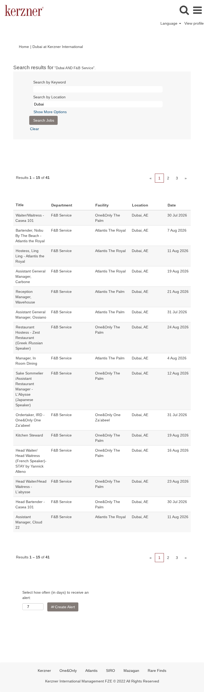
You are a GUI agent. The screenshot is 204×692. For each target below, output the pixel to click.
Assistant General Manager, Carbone (30, 276)
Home (24, 47)
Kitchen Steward (29, 435)
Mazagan (131, 670)
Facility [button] (102, 205)
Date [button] (172, 205)
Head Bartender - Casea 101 (30, 504)
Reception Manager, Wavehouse (25, 296)
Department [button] (61, 205)
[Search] (184, 10)
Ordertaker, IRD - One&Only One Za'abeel (30, 420)
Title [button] (20, 205)
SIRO (110, 670)
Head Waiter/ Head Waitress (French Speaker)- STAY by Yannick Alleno (30, 461)
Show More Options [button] (50, 112)
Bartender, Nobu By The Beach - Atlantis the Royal (30, 235)
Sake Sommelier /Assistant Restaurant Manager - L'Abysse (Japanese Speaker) (29, 389)
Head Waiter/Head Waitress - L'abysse (30, 486)
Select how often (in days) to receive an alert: (55, 595)
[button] (197, 10)
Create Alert (64, 607)
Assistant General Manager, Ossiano (30, 314)
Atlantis (91, 670)
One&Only (68, 670)
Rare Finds (157, 670)
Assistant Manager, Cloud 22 (28, 522)
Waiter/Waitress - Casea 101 (29, 218)
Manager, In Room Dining (26, 360)
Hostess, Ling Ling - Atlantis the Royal (29, 256)
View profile (194, 23)
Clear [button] (34, 129)
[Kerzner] (22, 10)
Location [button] (140, 205)
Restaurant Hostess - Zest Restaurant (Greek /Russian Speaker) (29, 337)
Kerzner (44, 670)
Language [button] (169, 23)
